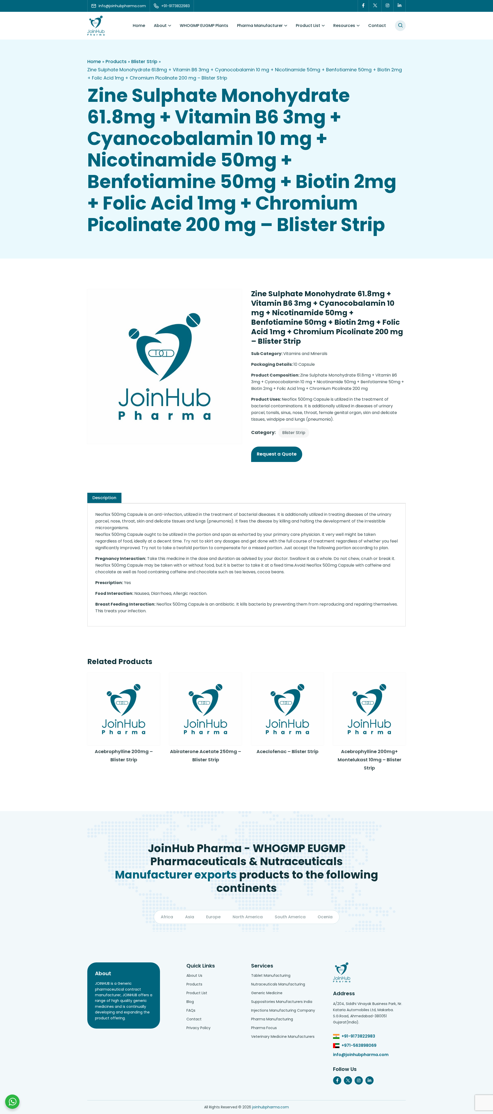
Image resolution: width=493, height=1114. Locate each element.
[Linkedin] (400, 6)
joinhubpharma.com (270, 1107)
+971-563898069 (359, 1045)
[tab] (104, 498)
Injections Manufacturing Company (283, 1010)
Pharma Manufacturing (272, 1019)
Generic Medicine (266, 992)
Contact (377, 25)
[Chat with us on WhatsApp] (12, 1102)
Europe (213, 917)
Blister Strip (144, 61)
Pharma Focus (264, 1027)
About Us (194, 975)
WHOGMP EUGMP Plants (204, 25)
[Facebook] (363, 6)
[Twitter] (375, 6)
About (160, 25)
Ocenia (325, 917)
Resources (344, 25)
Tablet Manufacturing (270, 975)
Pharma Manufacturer (260, 25)
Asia (189, 917)
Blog (190, 1001)
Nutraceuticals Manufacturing (278, 984)
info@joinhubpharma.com (360, 1055)
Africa (167, 917)
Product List (308, 25)
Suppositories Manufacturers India (281, 1001)
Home (139, 25)
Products (116, 61)
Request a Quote (277, 454)
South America (290, 917)
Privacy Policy (198, 1027)
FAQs (190, 1010)
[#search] (400, 25)
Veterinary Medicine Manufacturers (283, 1036)
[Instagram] (388, 6)
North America (248, 917)
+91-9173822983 (358, 1036)
